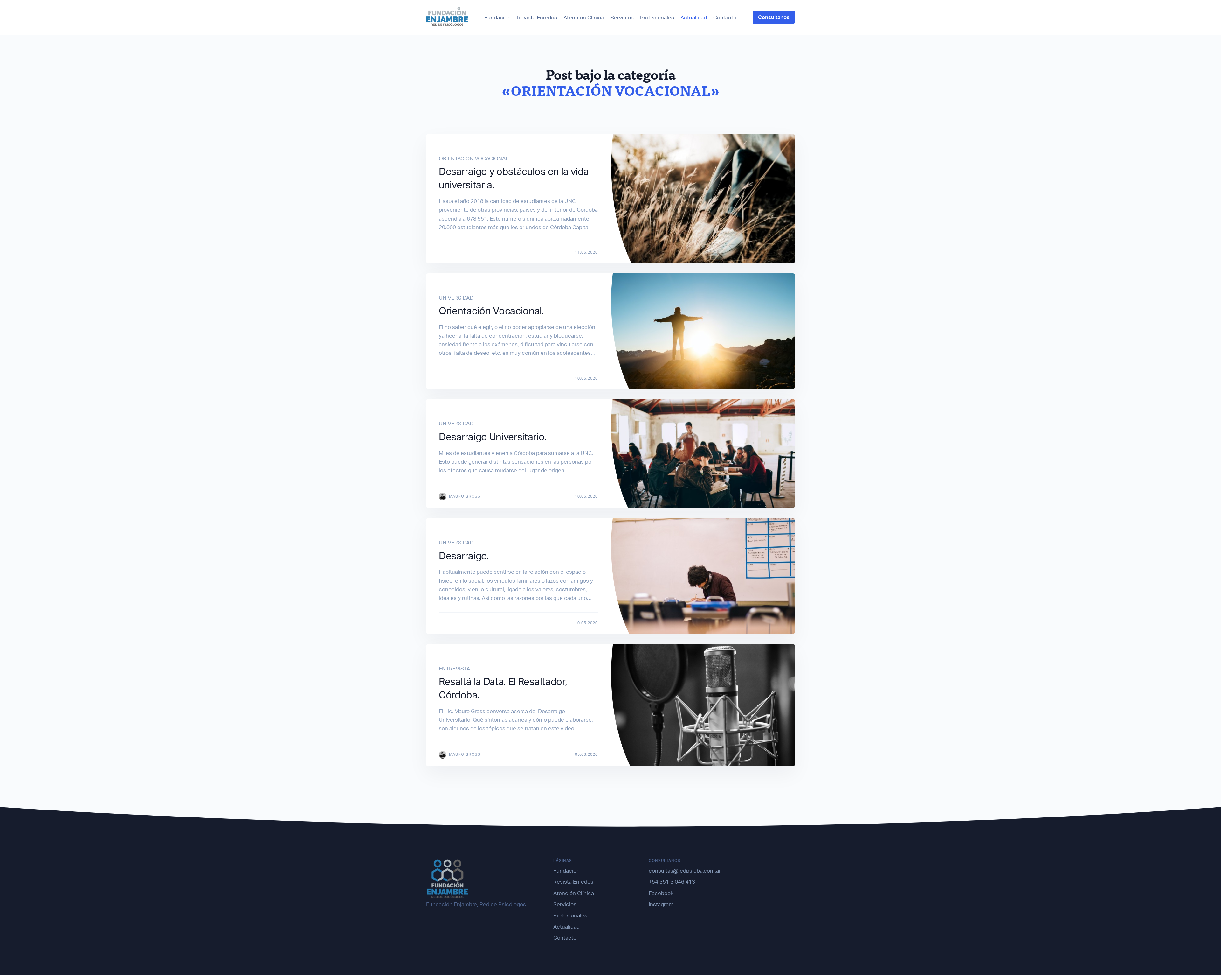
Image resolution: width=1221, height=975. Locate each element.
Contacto (724, 17)
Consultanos (774, 17)
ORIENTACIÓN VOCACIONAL (474, 158)
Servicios (622, 17)
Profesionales (657, 17)
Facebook (661, 893)
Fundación (497, 17)
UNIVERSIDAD (456, 297)
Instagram (661, 904)
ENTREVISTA (454, 668)
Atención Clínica (583, 17)
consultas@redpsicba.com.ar (685, 870)
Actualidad (693, 17)
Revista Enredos (537, 17)
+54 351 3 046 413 (672, 881)
